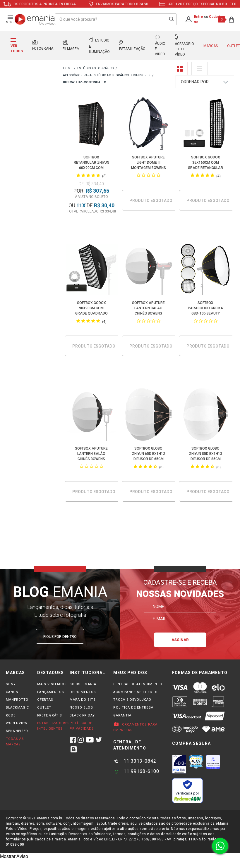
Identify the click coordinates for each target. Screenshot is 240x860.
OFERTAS (45, 700)
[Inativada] (179, 764)
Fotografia (42, 48)
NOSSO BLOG (81, 707)
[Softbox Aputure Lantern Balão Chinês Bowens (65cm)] (148, 270)
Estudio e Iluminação (99, 46)
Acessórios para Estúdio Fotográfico (96, 75)
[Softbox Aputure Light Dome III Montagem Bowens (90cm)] (148, 124)
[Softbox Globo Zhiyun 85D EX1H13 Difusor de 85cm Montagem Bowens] (205, 415)
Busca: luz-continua (81, 82)
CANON (12, 692)
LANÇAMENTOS (50, 692)
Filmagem (71, 49)
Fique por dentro (60, 636)
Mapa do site (82, 700)
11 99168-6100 (140, 771)
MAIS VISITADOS (52, 684)
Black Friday (82, 715)
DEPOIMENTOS (83, 692)
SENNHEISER (17, 731)
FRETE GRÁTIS (49, 715)
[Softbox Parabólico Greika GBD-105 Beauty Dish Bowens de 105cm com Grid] (205, 270)
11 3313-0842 (139, 761)
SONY (11, 684)
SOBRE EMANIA (83, 684)
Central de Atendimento (137, 684)
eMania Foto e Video (67, 68)
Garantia (122, 715)
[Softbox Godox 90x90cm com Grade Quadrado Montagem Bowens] (91, 270)
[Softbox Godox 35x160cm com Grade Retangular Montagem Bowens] (205, 124)
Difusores (141, 75)
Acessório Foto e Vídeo (184, 49)
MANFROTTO (17, 700)
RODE (11, 715)
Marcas (210, 46)
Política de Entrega (133, 707)
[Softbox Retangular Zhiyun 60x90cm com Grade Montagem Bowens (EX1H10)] (91, 124)
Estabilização (132, 49)
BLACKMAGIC (17, 707)
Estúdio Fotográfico (95, 68)
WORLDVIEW (17, 723)
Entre (198, 17)
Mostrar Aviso (14, 856)
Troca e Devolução (132, 700)
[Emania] (35, 19)
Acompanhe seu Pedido (136, 692)
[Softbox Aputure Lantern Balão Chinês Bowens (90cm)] (91, 415)
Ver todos (17, 48)
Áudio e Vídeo (160, 49)
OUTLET (44, 707)
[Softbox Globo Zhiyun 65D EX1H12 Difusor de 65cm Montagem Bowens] (148, 415)
